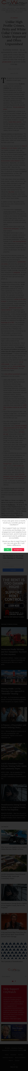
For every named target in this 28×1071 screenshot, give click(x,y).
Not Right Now (18, 549)
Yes (8, 549)
